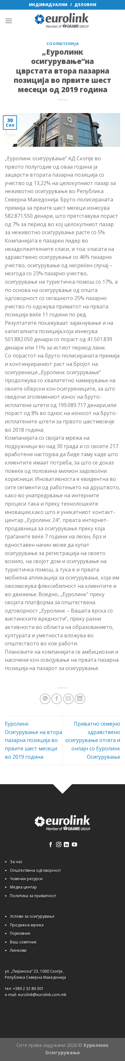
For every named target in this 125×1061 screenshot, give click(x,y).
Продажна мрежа (27, 925)
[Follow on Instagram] (58, 845)
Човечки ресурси (26, 878)
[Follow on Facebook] (50, 845)
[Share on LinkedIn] (80, 699)
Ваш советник (23, 942)
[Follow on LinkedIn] (66, 845)
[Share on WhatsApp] (45, 699)
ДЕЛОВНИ (85, 4)
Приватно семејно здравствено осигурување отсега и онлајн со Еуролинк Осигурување (92, 740)
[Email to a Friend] (68, 699)
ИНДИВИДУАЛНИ (48, 4)
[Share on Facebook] (56, 699)
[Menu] (9, 21)
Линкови (18, 950)
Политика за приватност (33, 895)
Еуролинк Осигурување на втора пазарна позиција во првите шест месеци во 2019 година (33, 740)
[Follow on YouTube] (74, 845)
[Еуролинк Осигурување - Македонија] (62, 21)
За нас (16, 861)
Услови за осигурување (32, 916)
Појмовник (20, 933)
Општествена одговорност (35, 870)
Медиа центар (23, 887)
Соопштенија (62, 43)
